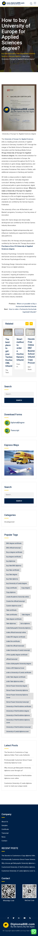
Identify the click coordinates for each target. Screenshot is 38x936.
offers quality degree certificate (16, 655)
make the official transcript (15, 646)
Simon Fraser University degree (16, 686)
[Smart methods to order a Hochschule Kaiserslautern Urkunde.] (8, 332)
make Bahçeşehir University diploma (18, 628)
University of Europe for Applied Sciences (19, 139)
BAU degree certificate (13, 543)
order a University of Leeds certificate (18, 672)
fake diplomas (11, 623)
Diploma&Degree (17, 422)
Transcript (15, 430)
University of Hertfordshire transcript (18, 727)
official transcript (11, 659)
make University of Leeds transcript (18, 650)
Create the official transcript (15, 601)
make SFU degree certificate (15, 637)
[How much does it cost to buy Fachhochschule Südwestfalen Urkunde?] (30, 332)
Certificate (5, 829)
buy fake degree (11, 574)
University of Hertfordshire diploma (18, 715)
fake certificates (11, 614)
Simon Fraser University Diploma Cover (17, 696)
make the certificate (13, 641)
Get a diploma (25, 623)
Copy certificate (11, 588)
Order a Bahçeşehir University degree (18, 663)
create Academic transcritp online (17, 597)
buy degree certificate (13, 557)
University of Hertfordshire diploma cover (18, 721)
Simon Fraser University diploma (17, 690)
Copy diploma (10, 592)
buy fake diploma (12, 579)
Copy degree (25, 588)
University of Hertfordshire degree (17, 711)
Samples (5, 825)
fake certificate (11, 610)
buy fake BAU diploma (13, 565)
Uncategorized (9, 522)
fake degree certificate (14, 619)
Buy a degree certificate (14, 552)
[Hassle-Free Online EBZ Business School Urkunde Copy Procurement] (19, 332)
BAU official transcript (13, 548)
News (3, 837)
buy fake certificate (12, 570)
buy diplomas (10, 561)
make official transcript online (16, 632)
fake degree (26, 614)
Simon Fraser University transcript (17, 702)
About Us (5, 822)
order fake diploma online (14, 681)
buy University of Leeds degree (16, 583)
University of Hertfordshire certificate (18, 706)
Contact (4, 841)
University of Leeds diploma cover (17, 731)
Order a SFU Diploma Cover (15, 668)
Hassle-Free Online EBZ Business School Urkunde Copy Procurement (23, 351)
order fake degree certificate (15, 677)
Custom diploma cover (13, 606)
